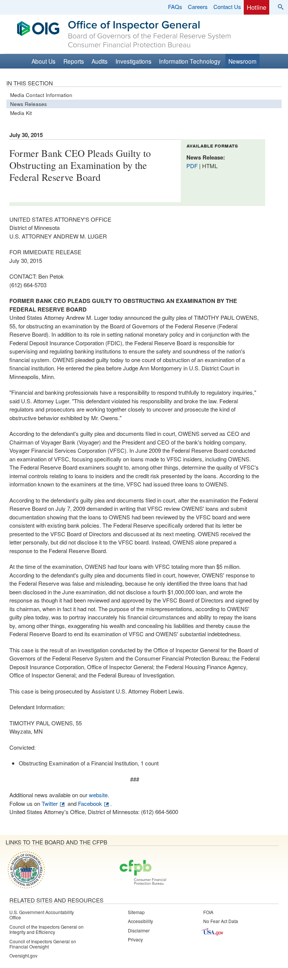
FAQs (175, 6)
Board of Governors (25, 869)
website (98, 795)
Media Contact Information (41, 94)
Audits (100, 61)
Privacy (135, 939)
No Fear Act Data (220, 921)
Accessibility (140, 921)
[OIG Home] (149, 45)
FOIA (208, 912)
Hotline (256, 7)
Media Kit (21, 112)
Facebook (90, 803)
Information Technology (189, 61)
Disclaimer (139, 930)
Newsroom (242, 61)
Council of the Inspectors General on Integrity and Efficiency (46, 929)
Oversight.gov (23, 955)
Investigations (134, 61)
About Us (44, 61)
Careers (198, 6)
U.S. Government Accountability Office (41, 914)
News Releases (28, 103)
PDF (192, 166)
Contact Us (227, 6)
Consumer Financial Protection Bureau (143, 873)
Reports (73, 61)
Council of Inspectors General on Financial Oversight (42, 944)
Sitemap (136, 912)
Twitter (50, 803)
